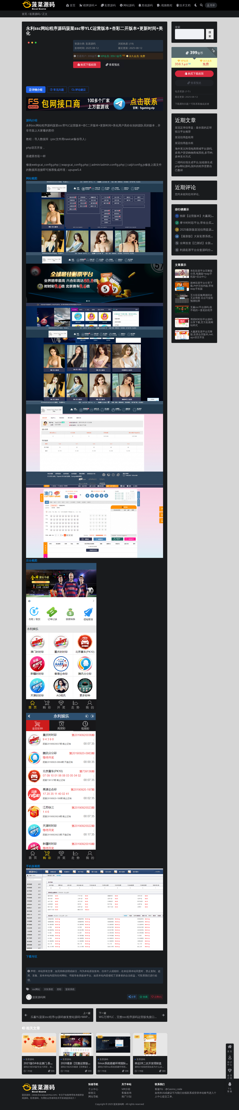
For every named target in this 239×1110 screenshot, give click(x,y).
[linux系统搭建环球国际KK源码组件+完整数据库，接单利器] (113, 1044)
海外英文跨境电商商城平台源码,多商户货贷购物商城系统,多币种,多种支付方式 (194, 152)
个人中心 (93, 1089)
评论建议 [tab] (80, 89)
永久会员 (207, 61)
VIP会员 (184, 61)
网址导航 (93, 1096)
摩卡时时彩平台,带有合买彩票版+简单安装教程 (209, 223)
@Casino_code (173, 1089)
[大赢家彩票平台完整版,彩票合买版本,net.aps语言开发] (182, 334)
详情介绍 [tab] (37, 89)
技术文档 (185, 5)
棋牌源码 (88, 5)
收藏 (145, 997)
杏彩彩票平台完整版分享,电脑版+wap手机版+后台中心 (201, 273)
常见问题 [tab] (58, 89)
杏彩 (59, 989)
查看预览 (114, 64)
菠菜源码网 (38, 997)
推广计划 (126, 1096)
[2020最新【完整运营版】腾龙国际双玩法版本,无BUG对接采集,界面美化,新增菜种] (76, 1044)
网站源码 (129, 5)
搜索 (177, 27)
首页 (72, 5)
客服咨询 (126, 1092)
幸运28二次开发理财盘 (148, 1063)
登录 (212, 5)
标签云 (92, 1092)
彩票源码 (110, 5)
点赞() (157, 997)
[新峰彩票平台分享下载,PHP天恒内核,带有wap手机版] (182, 286)
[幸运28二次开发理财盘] (150, 1044)
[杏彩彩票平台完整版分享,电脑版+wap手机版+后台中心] (182, 274)
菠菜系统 (70, 989)
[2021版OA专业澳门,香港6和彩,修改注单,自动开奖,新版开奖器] (39, 1044)
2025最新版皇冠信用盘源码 (197, 229)
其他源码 (147, 5)
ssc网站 (36, 989)
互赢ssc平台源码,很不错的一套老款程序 (201, 308)
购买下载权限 (88, 64)
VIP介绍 (126, 1089)
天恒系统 (48, 989)
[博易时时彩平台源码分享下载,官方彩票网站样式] (182, 322)
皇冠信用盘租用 (184, 137)
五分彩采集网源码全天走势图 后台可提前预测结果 (201, 298)
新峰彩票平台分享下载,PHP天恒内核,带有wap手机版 (201, 285)
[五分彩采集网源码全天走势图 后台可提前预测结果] (182, 298)
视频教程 (166, 5)
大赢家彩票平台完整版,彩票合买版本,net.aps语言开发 (201, 334)
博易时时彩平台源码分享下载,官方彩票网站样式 (201, 322)
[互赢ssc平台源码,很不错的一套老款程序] (182, 310)
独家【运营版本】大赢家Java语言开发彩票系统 (209, 216)
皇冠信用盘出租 (184, 143)
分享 (133, 997)
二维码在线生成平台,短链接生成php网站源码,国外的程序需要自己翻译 (193, 166)
